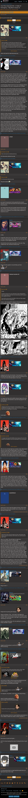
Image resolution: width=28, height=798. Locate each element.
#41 (26, 37)
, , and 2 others (13, 489)
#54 (26, 530)
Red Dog (11, 187)
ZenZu (11, 220)
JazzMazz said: (4, 404)
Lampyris (11, 59)
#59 (26, 736)
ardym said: (3, 40)
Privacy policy (15, 790)
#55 (26, 583)
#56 (26, 605)
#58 (26, 664)
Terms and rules (9, 790)
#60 (26, 768)
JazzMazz (11, 360)
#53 (26, 505)
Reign (10, 250)
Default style (4, 788)
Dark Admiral (12, 571)
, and (10, 458)
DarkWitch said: (4, 436)
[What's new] (24, 1)
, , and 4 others (14, 417)
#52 (26, 474)
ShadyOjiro (12, 25)
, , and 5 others (14, 133)
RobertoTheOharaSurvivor (6, 9)
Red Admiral (12, 723)
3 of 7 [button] (14, 20)
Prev (10, 20)
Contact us (3, 790)
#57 (26, 640)
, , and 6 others (12, 356)
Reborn (11, 592)
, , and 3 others (13, 270)
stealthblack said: (4, 532)
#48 (26, 286)
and (8, 55)
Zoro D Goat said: (4, 667)
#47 (26, 262)
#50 (26, 396)
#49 (26, 372)
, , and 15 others (11, 246)
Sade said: (3, 685)
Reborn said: (3, 702)
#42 (26, 71)
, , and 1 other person (13, 216)
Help (20, 790)
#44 (26, 174)
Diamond (11, 461)
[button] (1, 1)
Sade (10, 628)
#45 (26, 200)
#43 (26, 149)
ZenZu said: (3, 289)
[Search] (26, 1)
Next (18, 20)
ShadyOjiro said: (4, 151)
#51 (26, 433)
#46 (26, 232)
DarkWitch (12, 383)
